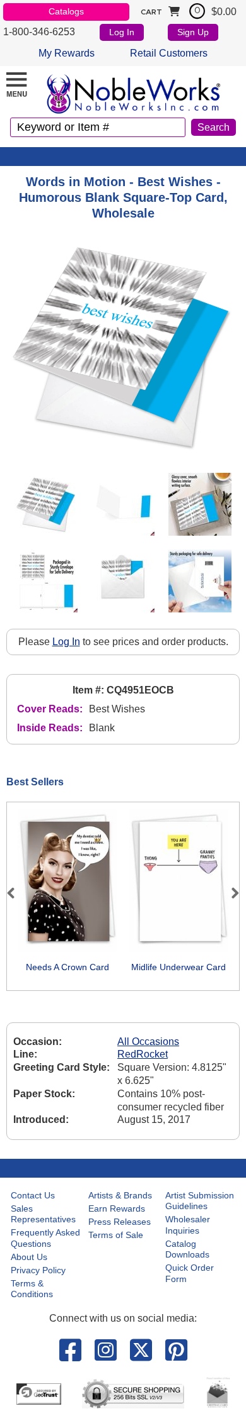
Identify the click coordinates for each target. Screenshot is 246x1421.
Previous (16, 893)
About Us (29, 1257)
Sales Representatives (43, 1214)
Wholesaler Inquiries (187, 1225)
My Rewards (66, 53)
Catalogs (66, 11)
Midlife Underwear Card (178, 967)
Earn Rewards (116, 1208)
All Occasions (148, 1041)
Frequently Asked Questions (45, 1238)
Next (229, 893)
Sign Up (193, 32)
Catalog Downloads (187, 1249)
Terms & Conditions (32, 1289)
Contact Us (33, 1195)
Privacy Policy (38, 1270)
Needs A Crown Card (67, 967)
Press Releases (119, 1222)
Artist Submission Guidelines (199, 1201)
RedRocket (142, 1054)
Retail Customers (169, 53)
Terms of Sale (115, 1235)
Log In (121, 32)
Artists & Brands (120, 1195)
